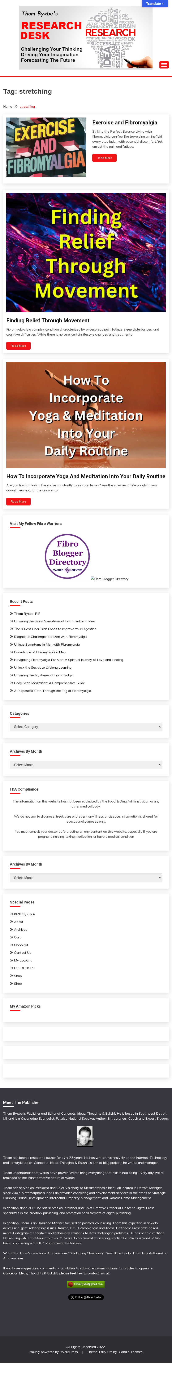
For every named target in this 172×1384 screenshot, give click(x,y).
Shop (18, 976)
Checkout (21, 945)
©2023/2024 (24, 914)
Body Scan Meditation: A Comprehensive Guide (49, 683)
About (18, 922)
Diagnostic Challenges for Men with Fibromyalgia (50, 636)
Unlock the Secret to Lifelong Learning (43, 667)
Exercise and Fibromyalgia (124, 122)
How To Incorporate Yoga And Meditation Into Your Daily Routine (85, 476)
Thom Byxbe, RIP (27, 613)
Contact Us (22, 952)
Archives (20, 929)
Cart (17, 937)
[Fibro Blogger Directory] (86, 579)
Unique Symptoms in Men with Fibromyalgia (47, 644)
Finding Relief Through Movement (48, 320)
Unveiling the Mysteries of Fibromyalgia (43, 675)
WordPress (69, 1352)
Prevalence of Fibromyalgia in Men (40, 652)
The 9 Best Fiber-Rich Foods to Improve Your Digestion (55, 629)
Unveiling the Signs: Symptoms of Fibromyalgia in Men (54, 621)
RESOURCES (24, 968)
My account (23, 960)
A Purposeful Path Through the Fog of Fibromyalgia (52, 691)
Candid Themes (131, 1352)
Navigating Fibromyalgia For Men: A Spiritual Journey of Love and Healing (68, 660)
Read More (104, 158)
